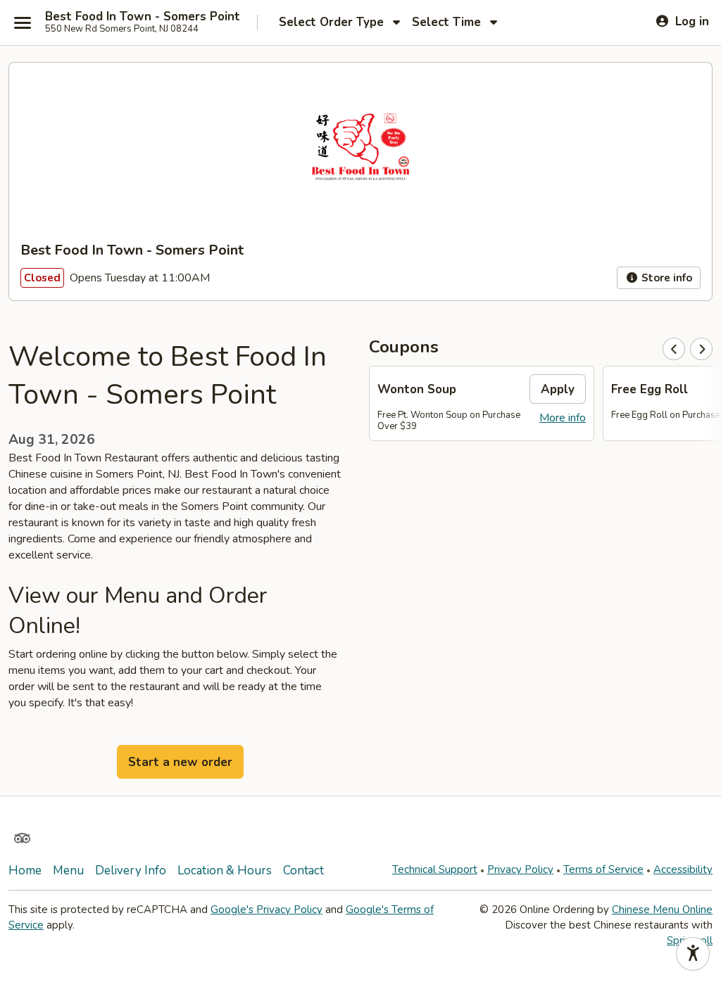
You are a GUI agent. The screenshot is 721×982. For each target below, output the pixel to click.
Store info (665, 278)
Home (25, 870)
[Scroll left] (674, 349)
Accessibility (683, 869)
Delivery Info (130, 870)
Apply (558, 389)
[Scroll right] (701, 349)
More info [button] (562, 418)
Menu (68, 870)
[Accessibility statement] (693, 954)
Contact (303, 870)
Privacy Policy (520, 869)
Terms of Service (603, 869)
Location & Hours (224, 870)
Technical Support (434, 869)
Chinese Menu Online (662, 910)
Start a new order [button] (180, 762)
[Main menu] (22, 22)
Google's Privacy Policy (266, 910)
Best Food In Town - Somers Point (142, 17)
